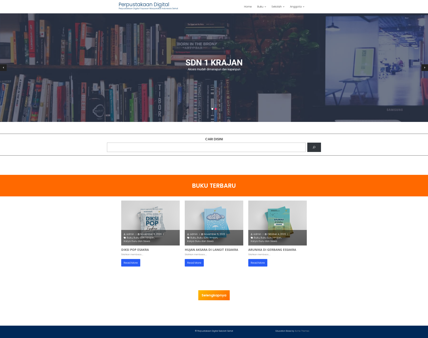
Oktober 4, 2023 (276, 234)
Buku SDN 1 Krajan (144, 237)
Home (248, 7)
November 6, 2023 (151, 234)
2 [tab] (216, 109)
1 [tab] (212, 109)
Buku (260, 7)
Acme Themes (302, 330)
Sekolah (277, 7)
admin (130, 234)
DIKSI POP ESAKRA (135, 250)
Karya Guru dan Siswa (137, 241)
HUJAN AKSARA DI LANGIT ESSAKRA (211, 250)
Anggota (296, 7)
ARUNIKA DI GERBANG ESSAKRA (272, 250)
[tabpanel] (214, 67)
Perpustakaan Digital (144, 4)
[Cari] (314, 147)
